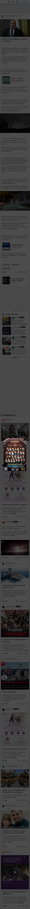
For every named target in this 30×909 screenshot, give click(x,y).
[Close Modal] (24, 440)
